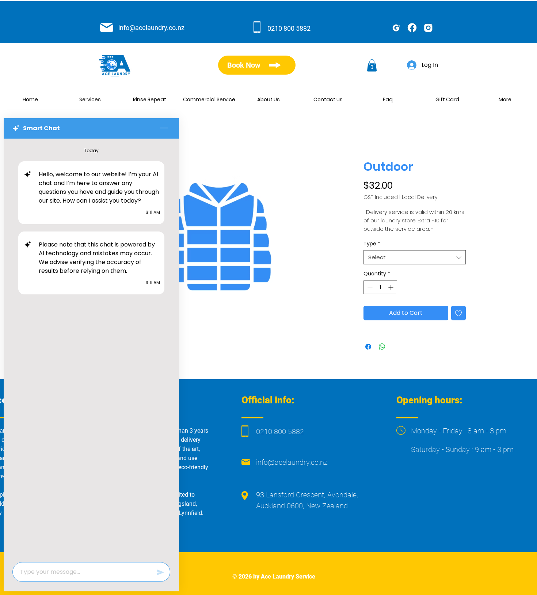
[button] (372, 65)
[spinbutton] (380, 287)
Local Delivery (419, 197)
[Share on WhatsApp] (382, 346)
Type (371, 243)
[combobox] (414, 257)
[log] (91, 348)
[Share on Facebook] (368, 346)
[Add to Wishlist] (458, 313)
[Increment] (391, 287)
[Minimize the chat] (164, 128)
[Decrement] (369, 287)
